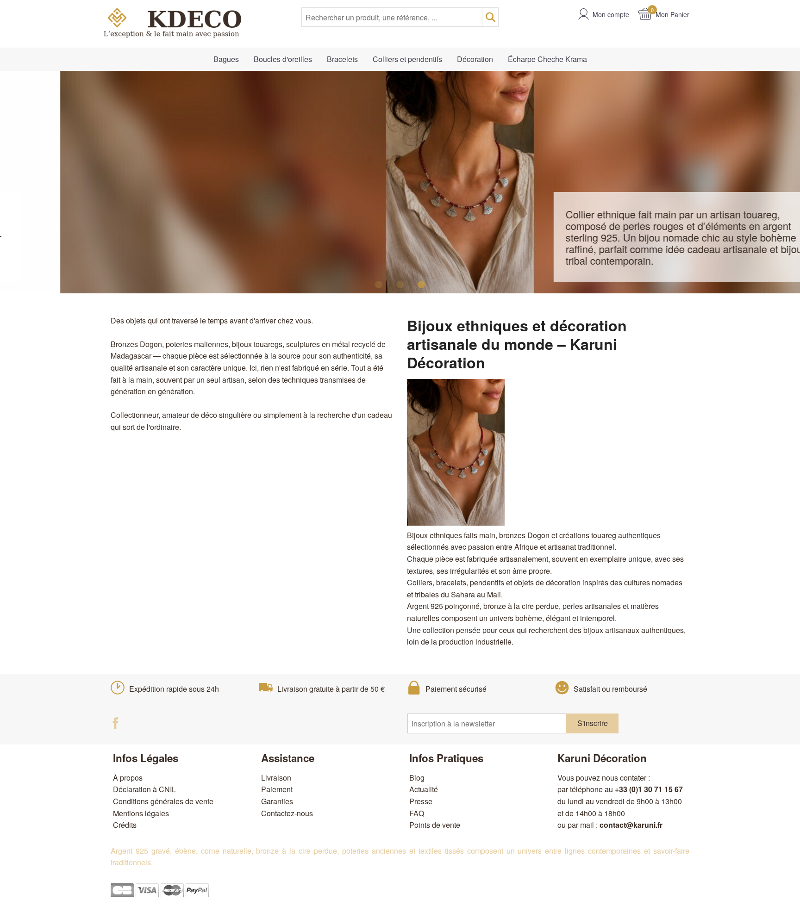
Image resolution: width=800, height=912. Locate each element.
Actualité (423, 789)
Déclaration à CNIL (144, 789)
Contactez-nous (287, 813)
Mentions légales (141, 813)
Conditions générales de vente (163, 801)
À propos (128, 777)
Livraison (276, 777)
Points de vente (434, 824)
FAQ (416, 813)
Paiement (277, 789)
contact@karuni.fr (631, 824)
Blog (417, 777)
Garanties (277, 801)
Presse (420, 801)
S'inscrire (592, 723)
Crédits (125, 824)
